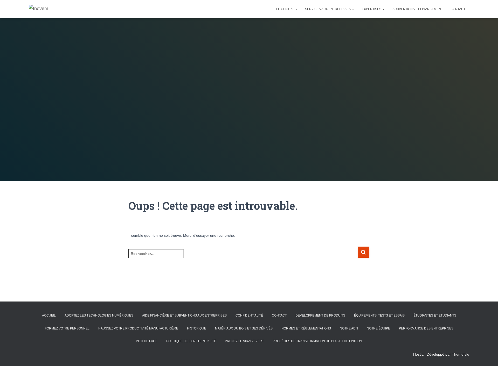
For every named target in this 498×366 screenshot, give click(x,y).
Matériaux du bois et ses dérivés (244, 328)
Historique (196, 328)
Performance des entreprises (426, 328)
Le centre (285, 9)
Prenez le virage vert (244, 341)
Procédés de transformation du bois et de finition (317, 341)
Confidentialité (249, 315)
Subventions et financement (417, 9)
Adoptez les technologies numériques (99, 315)
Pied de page (146, 341)
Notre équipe (378, 328)
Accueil (49, 315)
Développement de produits (320, 315)
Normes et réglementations (306, 328)
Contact (458, 9)
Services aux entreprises (328, 9)
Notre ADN (349, 328)
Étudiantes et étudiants (434, 315)
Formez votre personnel (67, 328)
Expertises (372, 9)
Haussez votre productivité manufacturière (138, 328)
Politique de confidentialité (191, 341)
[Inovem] (38, 9)
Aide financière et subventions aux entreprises (184, 315)
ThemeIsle (460, 354)
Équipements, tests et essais (379, 315)
